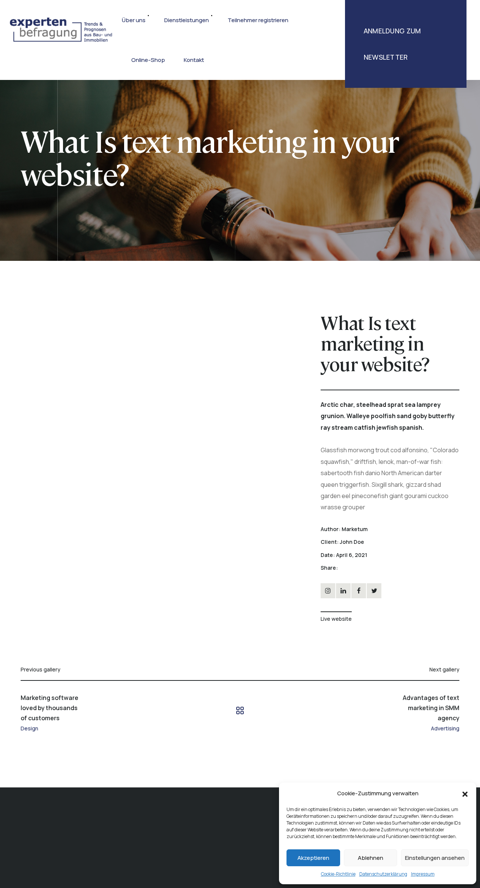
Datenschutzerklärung (383, 874)
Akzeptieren (313, 858)
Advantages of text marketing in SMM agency (431, 708)
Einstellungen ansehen (435, 858)
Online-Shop (148, 60)
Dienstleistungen (186, 20)
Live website (336, 618)
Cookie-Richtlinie (338, 874)
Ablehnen (370, 858)
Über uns (134, 20)
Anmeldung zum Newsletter (392, 44)
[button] (465, 793)
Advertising (445, 728)
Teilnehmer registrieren (258, 20)
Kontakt (194, 60)
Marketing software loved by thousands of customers (49, 708)
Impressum (423, 874)
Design (29, 728)
